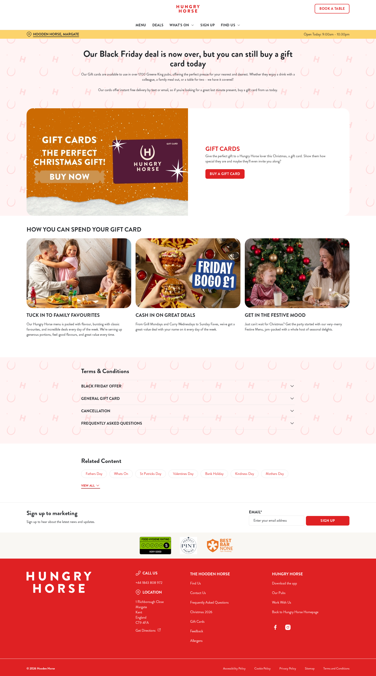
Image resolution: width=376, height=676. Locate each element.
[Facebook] (275, 627)
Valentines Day (183, 473)
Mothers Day (275, 473)
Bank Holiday (214, 473)
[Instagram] (288, 627)
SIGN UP (328, 520)
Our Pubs (278, 592)
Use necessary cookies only (331, 26)
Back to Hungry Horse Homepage (295, 611)
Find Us (195, 583)
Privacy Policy (287, 668)
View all (88, 485)
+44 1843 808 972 (149, 582)
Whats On (121, 473)
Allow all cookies (331, 11)
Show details (235, 40)
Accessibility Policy (234, 668)
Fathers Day (94, 473)
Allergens (196, 640)
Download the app (284, 583)
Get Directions (146, 630)
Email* (255, 512)
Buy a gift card (225, 173)
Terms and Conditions (336, 668)
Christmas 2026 (201, 611)
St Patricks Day (150, 473)
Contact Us (198, 592)
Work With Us (281, 602)
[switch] (134, 40)
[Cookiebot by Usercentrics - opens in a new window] (37, 40)
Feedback (196, 631)
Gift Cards (197, 621)
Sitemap (310, 668)
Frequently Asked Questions (209, 602)
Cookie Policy (262, 668)
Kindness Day (244, 473)
